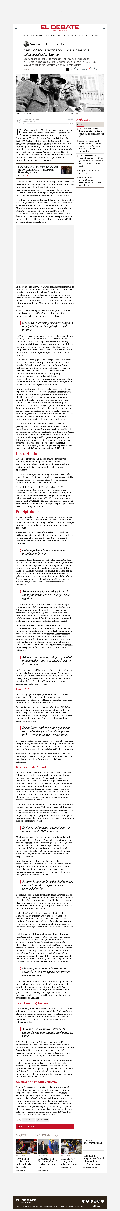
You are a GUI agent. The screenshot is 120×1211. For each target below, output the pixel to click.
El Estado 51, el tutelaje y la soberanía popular (69, 1161)
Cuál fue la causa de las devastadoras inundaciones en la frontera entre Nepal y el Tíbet (91, 133)
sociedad (66, 36)
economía (39, 36)
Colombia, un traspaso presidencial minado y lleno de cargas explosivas (93, 1159)
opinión (47, 36)
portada (25, 36)
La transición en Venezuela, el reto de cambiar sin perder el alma (48, 1162)
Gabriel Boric (42, 1120)
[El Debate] (60, 27)
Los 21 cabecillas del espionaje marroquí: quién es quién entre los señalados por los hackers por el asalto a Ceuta (91, 161)
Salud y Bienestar (92, 36)
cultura (74, 36)
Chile (28, 1120)
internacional (56, 36)
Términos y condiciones (44, 1206)
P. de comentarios (78, 1206)
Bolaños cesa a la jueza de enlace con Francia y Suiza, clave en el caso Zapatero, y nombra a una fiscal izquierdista (90, 146)
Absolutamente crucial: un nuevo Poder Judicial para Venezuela (25, 1162)
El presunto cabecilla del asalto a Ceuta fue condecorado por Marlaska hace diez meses (90, 181)
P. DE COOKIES (67, 1206)
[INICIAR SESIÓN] (104, 28)
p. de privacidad (57, 1206)
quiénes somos (21, 1206)
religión (81, 36)
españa (32, 36)
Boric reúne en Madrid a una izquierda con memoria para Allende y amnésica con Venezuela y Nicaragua (38, 170)
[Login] (104, 28)
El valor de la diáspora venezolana (93, 1141)
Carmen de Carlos (22, 175)
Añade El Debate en (82, 69)
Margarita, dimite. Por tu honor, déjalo (89, 171)
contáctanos (30, 1206)
